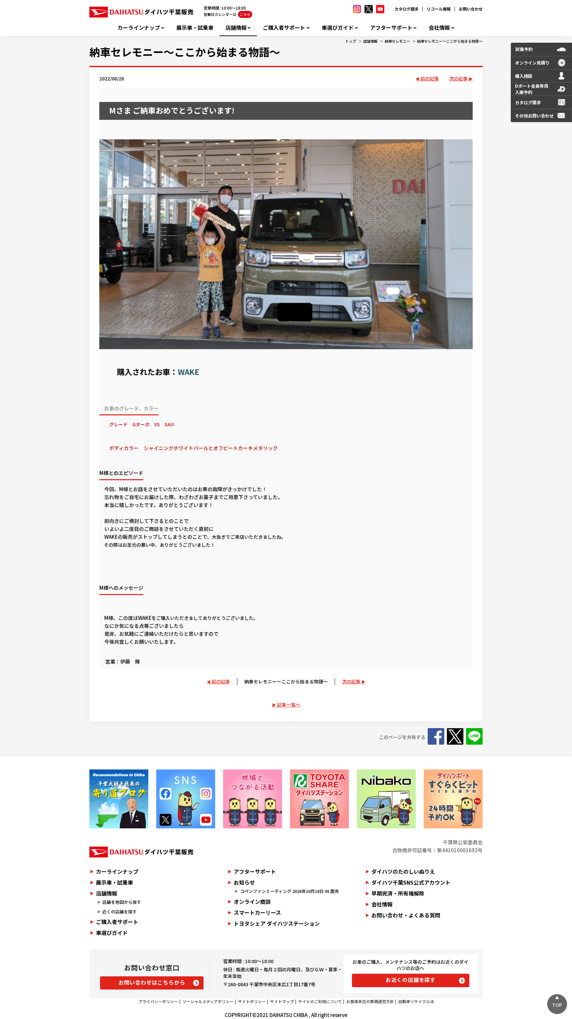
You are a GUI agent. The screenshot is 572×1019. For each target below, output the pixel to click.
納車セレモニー (397, 41)
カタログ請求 (406, 9)
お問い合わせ (471, 9)
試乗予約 (524, 49)
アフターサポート (391, 27)
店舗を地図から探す (121, 902)
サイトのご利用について (320, 1001)
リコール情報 (439, 9)
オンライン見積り (532, 63)
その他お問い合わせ (534, 116)
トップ (350, 41)
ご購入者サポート (284, 27)
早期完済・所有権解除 (397, 893)
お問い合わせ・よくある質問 (405, 915)
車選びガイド (338, 27)
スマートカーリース (257, 912)
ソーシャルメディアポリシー (208, 1001)
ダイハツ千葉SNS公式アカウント (411, 882)
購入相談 (523, 76)
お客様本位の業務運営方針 (370, 1001)
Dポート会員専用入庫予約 (531, 89)
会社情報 (439, 27)
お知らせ (244, 882)
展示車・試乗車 (195, 27)
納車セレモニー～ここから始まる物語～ (450, 41)
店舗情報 (236, 27)
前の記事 (429, 78)
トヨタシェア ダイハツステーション (277, 923)
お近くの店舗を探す (411, 980)
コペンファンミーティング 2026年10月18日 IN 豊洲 (289, 891)
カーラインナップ (139, 27)
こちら (245, 14)
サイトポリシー (252, 1001)
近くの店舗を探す (119, 911)
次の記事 (458, 78)
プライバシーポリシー (158, 1001)
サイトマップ (282, 1001)
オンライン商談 (252, 901)
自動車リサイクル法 (416, 1001)
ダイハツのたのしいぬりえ (403, 871)
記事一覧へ (288, 704)
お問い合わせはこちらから (152, 982)
